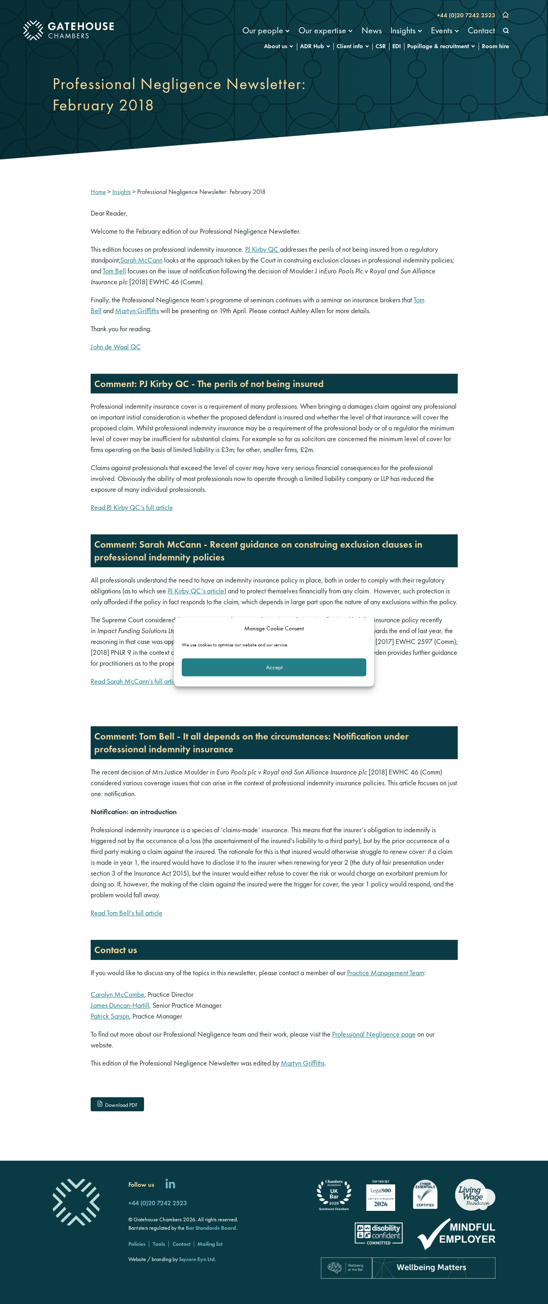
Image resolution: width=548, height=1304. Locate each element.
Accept (274, 667)
